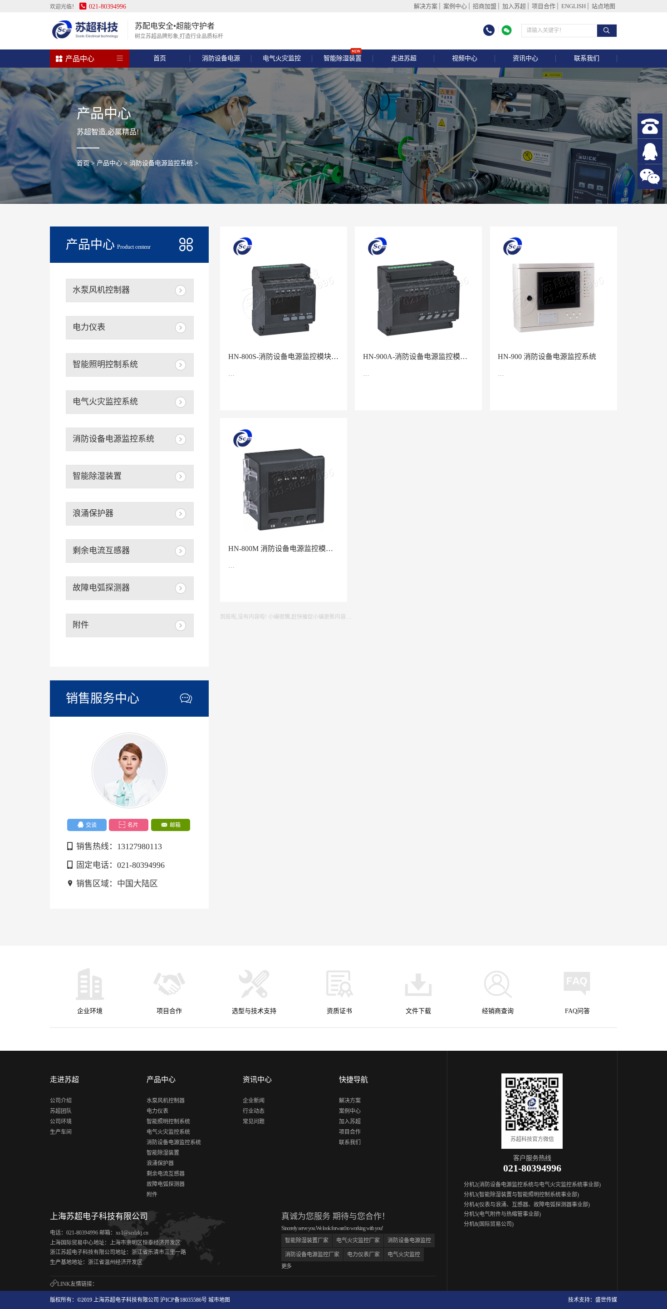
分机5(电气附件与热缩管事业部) (502, 1214)
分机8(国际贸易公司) (489, 1224)
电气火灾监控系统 (105, 401)
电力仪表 (89, 327)
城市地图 (219, 1300)
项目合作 (543, 6)
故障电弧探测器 (101, 587)
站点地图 (603, 6)
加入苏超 (514, 6)
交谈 (87, 825)
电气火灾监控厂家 (358, 1240)
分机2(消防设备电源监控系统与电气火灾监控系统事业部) (532, 1184)
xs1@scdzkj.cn (132, 1233)
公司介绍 (61, 1100)
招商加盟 (484, 6)
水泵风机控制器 (101, 290)
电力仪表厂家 (363, 1254)
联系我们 (350, 1142)
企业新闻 (254, 1100)
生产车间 (61, 1132)
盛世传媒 (606, 1300)
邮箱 (171, 825)
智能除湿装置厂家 (307, 1240)
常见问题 (254, 1121)
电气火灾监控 (403, 1254)
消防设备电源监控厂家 (312, 1254)
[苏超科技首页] (85, 38)
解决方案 (425, 6)
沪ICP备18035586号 (183, 1300)
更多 (286, 1266)
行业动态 (254, 1111)
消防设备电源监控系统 (161, 163)
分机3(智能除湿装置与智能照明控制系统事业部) (521, 1194)
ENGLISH (573, 6)
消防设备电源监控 (409, 1240)
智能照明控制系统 (105, 364)
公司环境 (61, 1121)
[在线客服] (650, 151)
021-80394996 (102, 6)
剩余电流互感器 (101, 550)
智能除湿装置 (97, 476)
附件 (81, 625)
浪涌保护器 (93, 513)
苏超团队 (61, 1111)
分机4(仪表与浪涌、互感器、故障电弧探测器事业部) (527, 1204)
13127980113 (139, 846)
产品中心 (75, 59)
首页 (159, 58)
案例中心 (455, 6)
